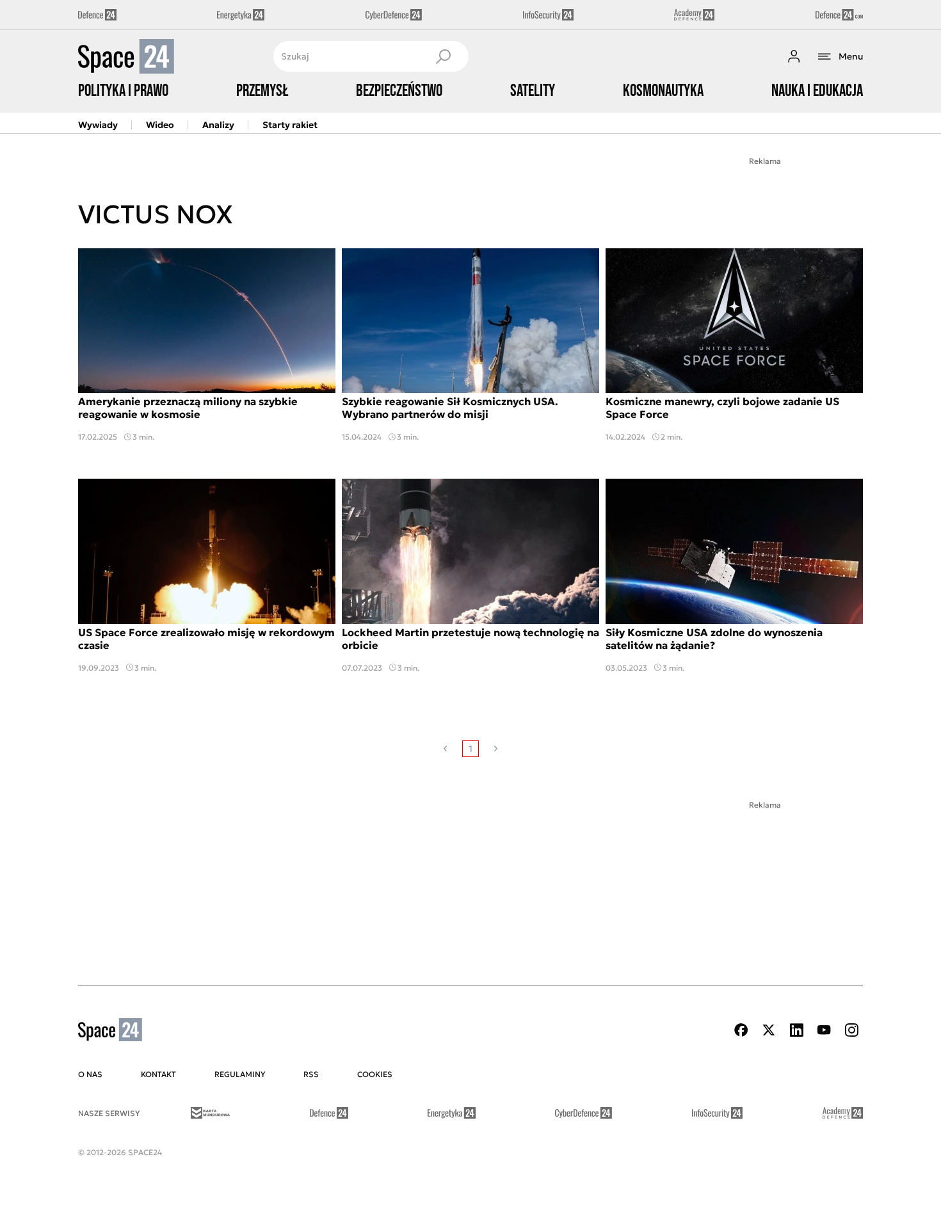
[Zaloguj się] (793, 56)
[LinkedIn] (796, 1030)
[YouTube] (823, 1030)
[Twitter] (768, 1030)
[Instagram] (851, 1030)
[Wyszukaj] (443, 56)
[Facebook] (741, 1030)
